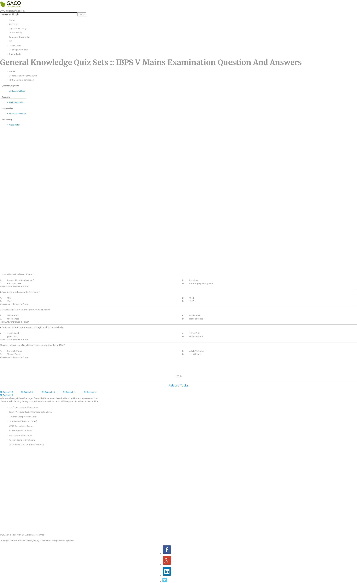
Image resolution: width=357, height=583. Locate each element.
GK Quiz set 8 (27, 392)
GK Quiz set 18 (48, 392)
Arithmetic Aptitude (17, 91)
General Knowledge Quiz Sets (23, 76)
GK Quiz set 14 (6, 392)
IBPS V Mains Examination (21, 80)
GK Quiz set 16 (90, 392)
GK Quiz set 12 (69, 392)
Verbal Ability (14, 125)
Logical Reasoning (16, 102)
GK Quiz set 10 (6, 395)
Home (12, 71)
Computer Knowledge (17, 113)
